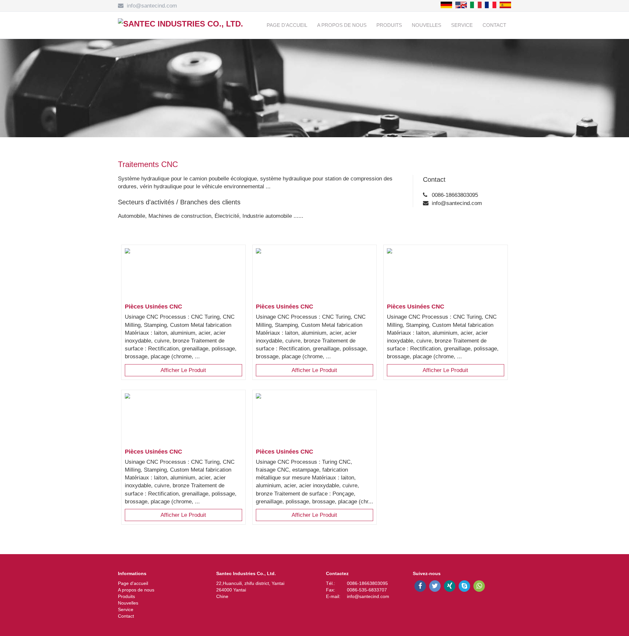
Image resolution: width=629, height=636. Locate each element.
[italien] (476, 5)
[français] (490, 5)
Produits (389, 25)
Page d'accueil (287, 25)
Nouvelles (426, 25)
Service (462, 25)
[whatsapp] (479, 586)
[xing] (449, 586)
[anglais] (461, 5)
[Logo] (180, 23)
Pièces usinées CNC (153, 306)
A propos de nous (342, 25)
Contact (494, 25)
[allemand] (446, 5)
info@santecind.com (152, 6)
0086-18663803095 (455, 195)
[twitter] (435, 586)
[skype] (464, 586)
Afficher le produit (183, 370)
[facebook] (420, 586)
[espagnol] (505, 5)
